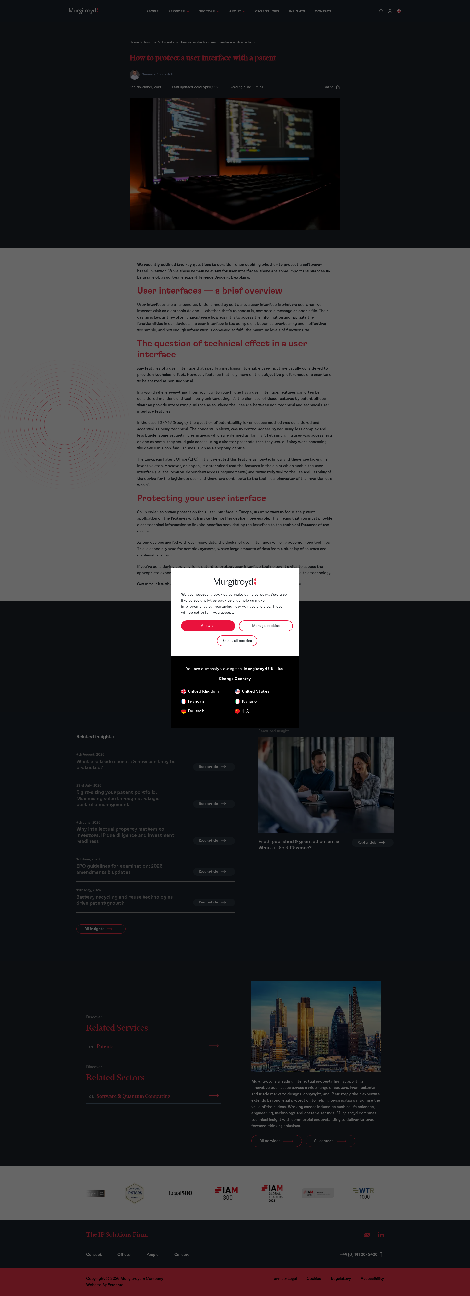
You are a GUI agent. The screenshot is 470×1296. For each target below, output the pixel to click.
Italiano (249, 701)
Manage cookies (266, 626)
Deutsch (196, 711)
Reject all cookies (237, 640)
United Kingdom (203, 691)
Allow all (208, 626)
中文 (246, 711)
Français (196, 701)
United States (256, 691)
